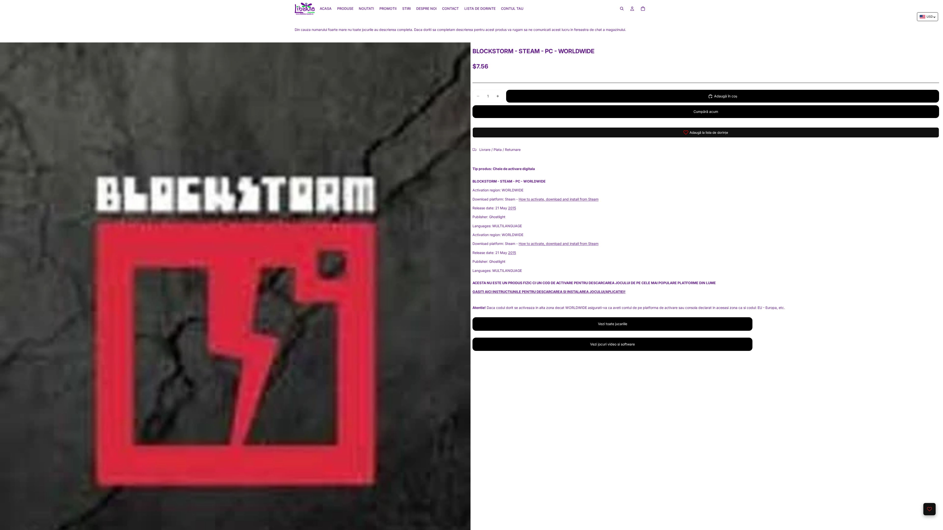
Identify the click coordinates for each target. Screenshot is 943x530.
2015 (512, 208)
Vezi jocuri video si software (612, 344)
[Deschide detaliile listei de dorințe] (929, 509)
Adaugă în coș (725, 96)
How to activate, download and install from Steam (558, 199)
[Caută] (621, 8)
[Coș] (643, 8)
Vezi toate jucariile (612, 324)
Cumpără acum (705, 111)
